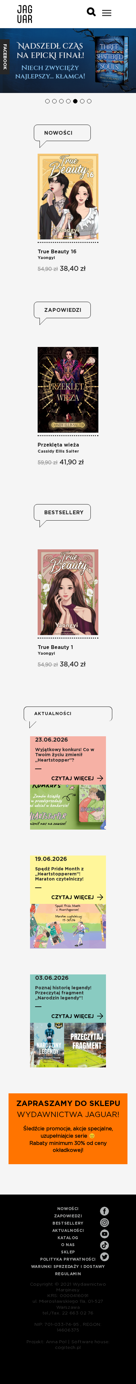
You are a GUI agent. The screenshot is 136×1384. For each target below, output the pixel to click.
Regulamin (68, 1274)
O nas (68, 1245)
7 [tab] (89, 101)
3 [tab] (61, 101)
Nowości (58, 133)
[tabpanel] (68, 60)
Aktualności (68, 1231)
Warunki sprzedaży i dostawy (68, 1267)
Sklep (68, 1252)
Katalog (68, 1238)
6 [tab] (82, 101)
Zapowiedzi (62, 310)
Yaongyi (46, 258)
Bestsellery (62, 512)
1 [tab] (47, 101)
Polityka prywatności (68, 1259)
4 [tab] (68, 101)
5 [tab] (75, 101)
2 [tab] (54, 101)
